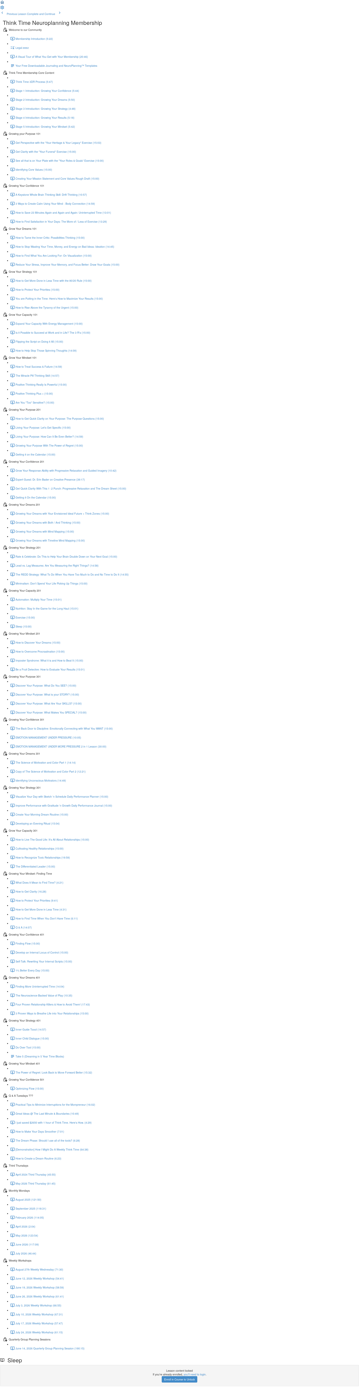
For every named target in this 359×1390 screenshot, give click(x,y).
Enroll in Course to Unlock (179, 1379)
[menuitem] (2, 8)
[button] (2, 3)
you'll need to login (195, 1374)
